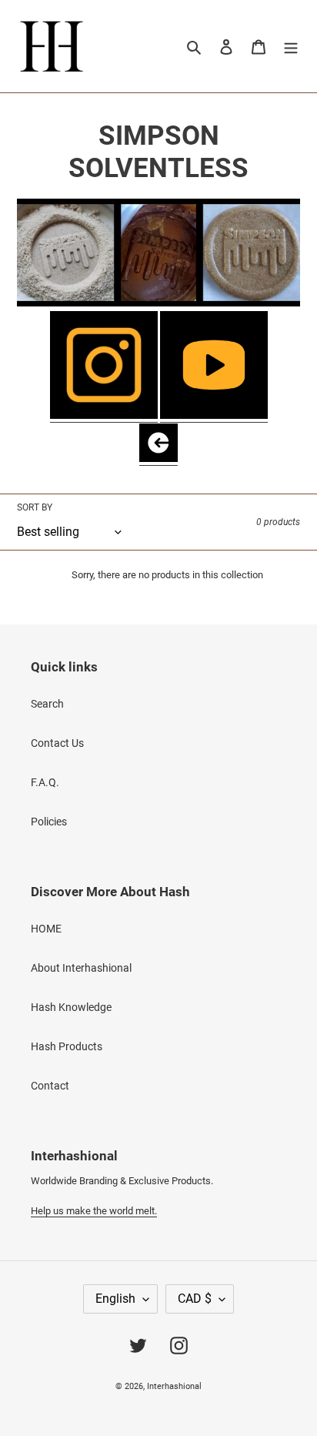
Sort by (34, 507)
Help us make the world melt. (94, 1211)
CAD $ (195, 1298)
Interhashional (174, 1386)
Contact (50, 1086)
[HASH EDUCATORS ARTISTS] (158, 459)
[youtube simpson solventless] (214, 416)
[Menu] (291, 46)
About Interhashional (81, 968)
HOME (46, 928)
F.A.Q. (45, 782)
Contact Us (57, 743)
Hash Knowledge (71, 1007)
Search (47, 704)
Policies (49, 821)
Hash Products (66, 1046)
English (115, 1298)
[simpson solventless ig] (104, 416)
